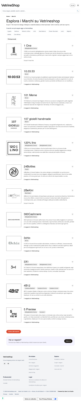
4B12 (27, 285)
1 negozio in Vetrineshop (31, 84)
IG (4, 363)
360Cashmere (32, 214)
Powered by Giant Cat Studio (65, 391)
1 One (27, 45)
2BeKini (28, 190)
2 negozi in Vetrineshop (31, 108)
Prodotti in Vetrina (59, 359)
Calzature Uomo (54, 288)
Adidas (9, 34)
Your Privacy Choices (45, 399)
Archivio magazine (34, 366)
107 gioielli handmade (37, 119)
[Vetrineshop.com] (11, 5)
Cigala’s (9, 31)
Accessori (42, 312)
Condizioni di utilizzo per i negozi (38, 385)
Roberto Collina (26, 31)
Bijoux (26, 121)
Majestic (69, 31)
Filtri (12, 39)
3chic (27, 238)
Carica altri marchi (13, 331)
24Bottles (29, 166)
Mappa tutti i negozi (34, 369)
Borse (26, 74)
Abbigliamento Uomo (45, 145)
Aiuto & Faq (32, 372)
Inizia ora (68, 341)
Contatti (5, 383)
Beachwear (28, 193)
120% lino (30, 142)
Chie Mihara (17, 34)
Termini (17, 394)
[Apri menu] (78, 5)
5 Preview (30, 309)
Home (8, 16)
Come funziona (33, 359)
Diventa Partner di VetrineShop (11, 380)
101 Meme (30, 95)
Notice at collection (30, 399)
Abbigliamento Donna (31, 48)
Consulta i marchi (59, 366)
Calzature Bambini (30, 288)
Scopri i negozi (58, 362)
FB (8, 363)
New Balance (42, 31)
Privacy (5, 394)
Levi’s (62, 31)
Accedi (72, 5)
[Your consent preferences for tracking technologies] (2, 398)
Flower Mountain (53, 31)
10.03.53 (29, 71)
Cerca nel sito (58, 369)
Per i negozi (32, 362)
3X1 (26, 261)
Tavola (26, 169)
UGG (34, 31)
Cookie (11, 394)
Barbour (16, 31)
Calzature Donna (42, 288)
